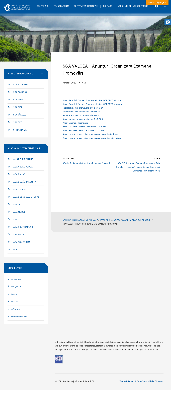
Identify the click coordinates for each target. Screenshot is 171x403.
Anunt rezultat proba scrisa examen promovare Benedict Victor (92, 138)
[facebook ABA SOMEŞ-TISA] (9, 242)
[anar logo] (17, 6)
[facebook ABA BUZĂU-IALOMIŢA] (9, 189)
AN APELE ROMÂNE (23, 159)
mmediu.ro (16, 279)
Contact (107, 6)
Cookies (159, 381)
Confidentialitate (146, 381)
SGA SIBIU (18, 107)
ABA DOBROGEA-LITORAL (26, 197)
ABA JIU (17, 204)
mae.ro (14, 301)
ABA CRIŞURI (19, 189)
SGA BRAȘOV (19, 100)
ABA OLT (17, 219)
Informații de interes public (132, 6)
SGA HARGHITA (20, 84)
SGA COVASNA (20, 92)
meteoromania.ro (19, 316)
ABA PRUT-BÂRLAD (23, 227)
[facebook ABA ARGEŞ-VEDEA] (9, 167)
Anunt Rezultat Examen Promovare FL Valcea (84, 130)
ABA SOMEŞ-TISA (21, 242)
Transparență (61, 6)
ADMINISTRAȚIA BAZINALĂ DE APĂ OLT (80, 220)
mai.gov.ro (16, 286)
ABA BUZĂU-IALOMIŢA (24, 182)
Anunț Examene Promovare (75, 123)
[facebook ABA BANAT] (9, 182)
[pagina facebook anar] (157, 6)
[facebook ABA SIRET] (9, 235)
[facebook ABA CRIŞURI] (9, 197)
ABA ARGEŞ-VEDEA (23, 167)
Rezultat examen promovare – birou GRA (82, 111)
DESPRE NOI (105, 220)
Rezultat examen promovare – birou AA (81, 115)
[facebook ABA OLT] (9, 85)
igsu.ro (14, 294)
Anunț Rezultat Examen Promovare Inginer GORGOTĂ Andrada (92, 104)
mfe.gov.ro (16, 309)
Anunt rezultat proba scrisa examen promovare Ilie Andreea (90, 134)
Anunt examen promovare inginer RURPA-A (83, 119)
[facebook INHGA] (9, 250)
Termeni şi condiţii (127, 381)
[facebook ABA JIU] (9, 204)
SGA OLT (17, 122)
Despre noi (43, 6)
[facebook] (9, 174)
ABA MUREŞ (19, 212)
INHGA (16, 249)
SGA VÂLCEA (19, 115)
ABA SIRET (18, 234)
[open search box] (165, 6)
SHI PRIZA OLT (20, 130)
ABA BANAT (19, 174)
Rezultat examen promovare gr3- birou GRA (83, 108)
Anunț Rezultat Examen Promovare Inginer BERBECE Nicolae (92, 100)
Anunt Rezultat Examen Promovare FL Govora (84, 127)
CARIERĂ (116, 220)
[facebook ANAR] (9, 159)
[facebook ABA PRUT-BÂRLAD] (9, 227)
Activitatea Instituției (86, 6)
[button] (167, 22)
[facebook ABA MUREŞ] (9, 212)
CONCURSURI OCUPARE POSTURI (136, 220)
